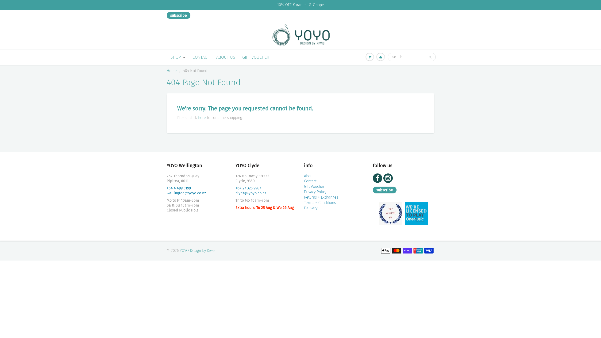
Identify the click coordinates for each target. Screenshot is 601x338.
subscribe (178, 15)
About (309, 176)
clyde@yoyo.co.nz (250, 193)
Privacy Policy (315, 192)
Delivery (310, 208)
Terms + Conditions (320, 202)
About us (225, 57)
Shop (175, 57)
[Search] (429, 57)
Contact (201, 57)
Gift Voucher (255, 57)
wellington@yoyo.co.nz (186, 193)
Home (172, 71)
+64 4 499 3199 (179, 188)
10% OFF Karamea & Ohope (300, 5)
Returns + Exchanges (321, 197)
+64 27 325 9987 (248, 188)
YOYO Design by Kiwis (197, 250)
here (202, 117)
